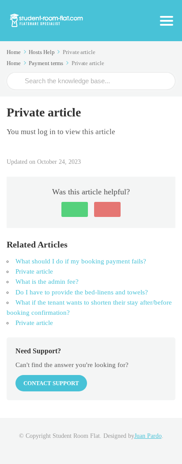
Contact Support (51, 383)
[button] (74, 209)
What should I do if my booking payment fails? (80, 261)
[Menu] (166, 21)
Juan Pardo (148, 436)
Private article (34, 271)
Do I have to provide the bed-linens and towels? (81, 292)
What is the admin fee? (47, 281)
